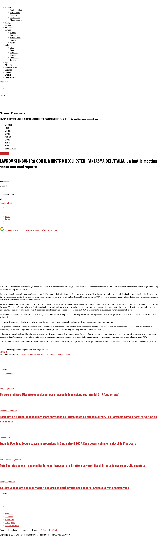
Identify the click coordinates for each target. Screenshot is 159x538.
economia (21, 354)
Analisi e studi (11, 67)
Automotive (15, 12)
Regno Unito (15, 37)
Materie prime (16, 20)
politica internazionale (51, 354)
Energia (8, 22)
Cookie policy (10, 522)
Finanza (13, 15)
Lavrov (28, 354)
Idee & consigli (11, 77)
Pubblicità (9, 513)
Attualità (8, 65)
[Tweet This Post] (82, 210)
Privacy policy (10, 519)
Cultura (8, 72)
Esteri (7, 45)
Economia (9, 7)
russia (67, 354)
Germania (14, 35)
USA (12, 47)
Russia (13, 40)
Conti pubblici (16, 10)
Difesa (8, 25)
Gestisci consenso (12, 525)
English (8, 75)
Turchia (13, 60)
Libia (33, 354)
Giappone (14, 57)
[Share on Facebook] (82, 207)
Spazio (8, 62)
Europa (8, 30)
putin (63, 354)
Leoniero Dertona (7, 203)
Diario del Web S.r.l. (51, 530)
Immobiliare (15, 17)
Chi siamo (9, 516)
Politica (8, 27)
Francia (13, 32)
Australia (14, 52)
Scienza (8, 70)
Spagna (13, 42)
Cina (12, 50)
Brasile (13, 55)
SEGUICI (3, 352)
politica (38, 354)
